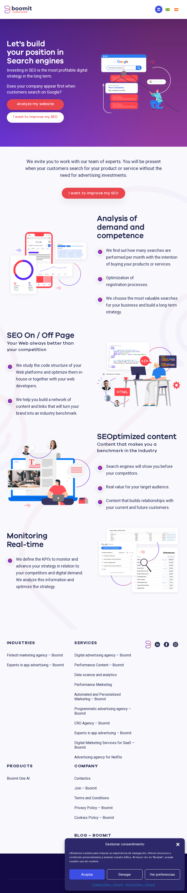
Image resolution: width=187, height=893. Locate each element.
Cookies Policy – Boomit (107, 884)
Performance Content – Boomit (99, 665)
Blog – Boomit (92, 835)
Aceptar (87, 874)
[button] (178, 844)
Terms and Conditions (91, 798)
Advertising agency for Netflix (98, 757)
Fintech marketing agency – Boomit (35, 655)
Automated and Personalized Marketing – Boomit (97, 696)
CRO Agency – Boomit (92, 723)
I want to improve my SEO (35, 117)
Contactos (82, 778)
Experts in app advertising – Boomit (35, 665)
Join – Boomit (85, 788)
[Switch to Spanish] (176, 9)
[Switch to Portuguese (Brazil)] (167, 9)
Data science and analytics (95, 675)
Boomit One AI (18, 778)
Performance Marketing (93, 684)
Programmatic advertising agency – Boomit (102, 711)
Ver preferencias (162, 874)
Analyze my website (35, 104)
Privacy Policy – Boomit (140, 884)
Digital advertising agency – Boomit (102, 655)
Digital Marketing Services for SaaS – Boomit (104, 745)
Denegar (125, 874)
